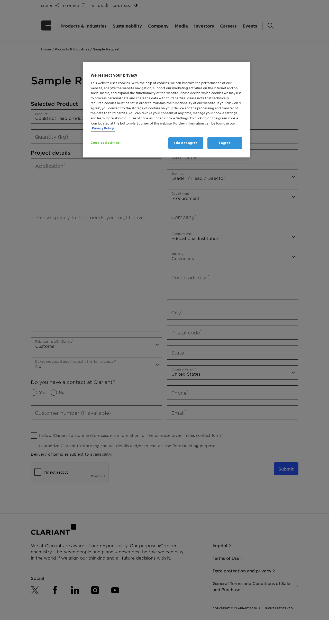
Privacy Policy (103, 128)
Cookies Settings (105, 142)
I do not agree (186, 143)
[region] (166, 109)
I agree (225, 143)
